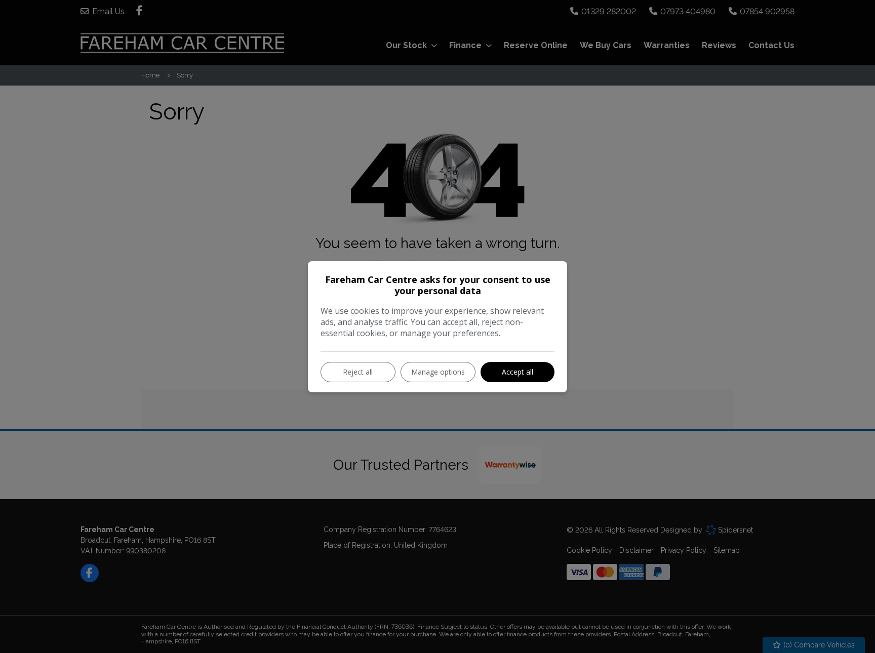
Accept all (517, 372)
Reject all (358, 372)
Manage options (438, 372)
